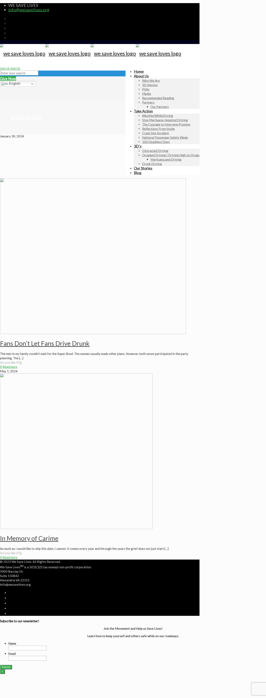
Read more (9, 367)
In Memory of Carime (29, 538)
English (14, 83)
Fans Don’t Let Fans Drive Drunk (45, 343)
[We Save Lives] (90, 53)
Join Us (5, 68)
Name (12, 643)
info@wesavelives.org (28, 9)
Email (12, 653)
